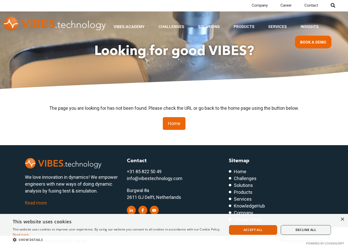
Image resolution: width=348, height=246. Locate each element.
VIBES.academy (129, 26)
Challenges (171, 26)
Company (260, 5)
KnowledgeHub (249, 206)
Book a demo (313, 42)
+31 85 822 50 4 (143, 171)
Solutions (209, 26)
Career (286, 5)
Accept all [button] (253, 230)
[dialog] (174, 230)
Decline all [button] (306, 230)
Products (244, 26)
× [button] (342, 219)
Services (277, 26)
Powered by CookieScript (325, 243)
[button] (117, 239)
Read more (36, 203)
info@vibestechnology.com (154, 178)
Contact (311, 5)
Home (174, 123)
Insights (310, 26)
